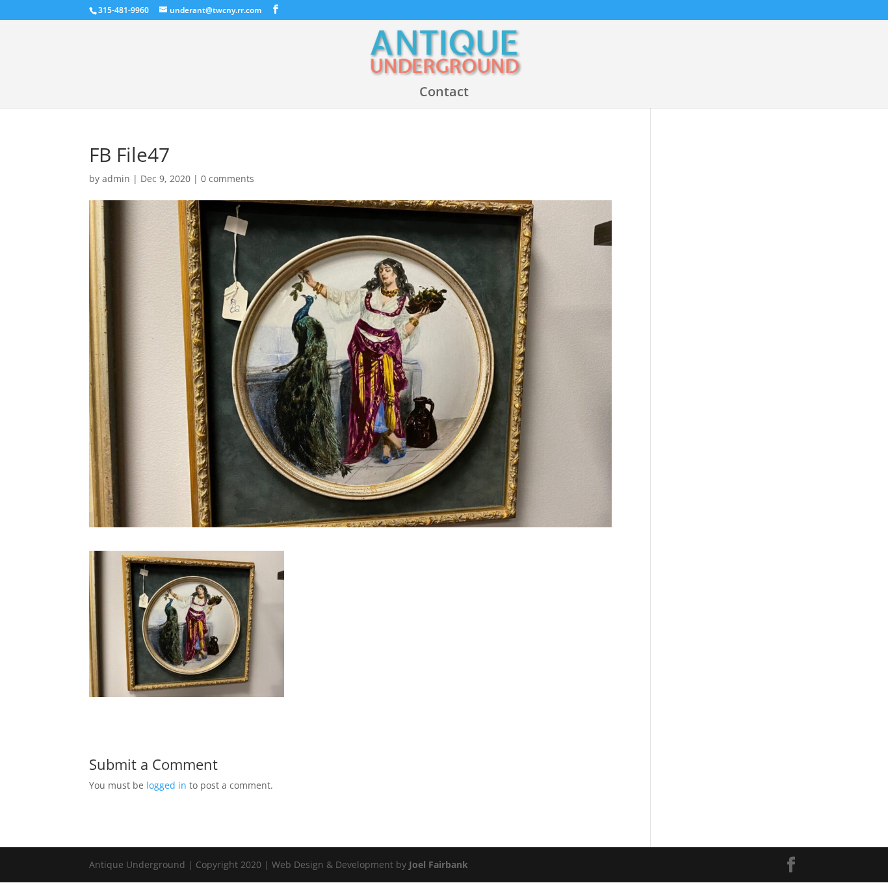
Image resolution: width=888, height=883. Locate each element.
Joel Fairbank (438, 864)
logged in (166, 785)
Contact (444, 93)
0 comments (227, 178)
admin (116, 178)
